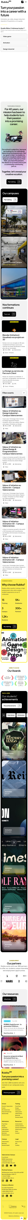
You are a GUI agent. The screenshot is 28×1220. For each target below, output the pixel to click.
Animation (18, 1109)
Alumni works (18, 1129)
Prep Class (18, 1106)
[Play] (14, 646)
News (16, 1131)
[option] (21, 1218)
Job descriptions (19, 1125)
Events (3, 1108)
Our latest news (6, 1109)
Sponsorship (5, 1113)
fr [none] (21, 1218)
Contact (17, 1133)
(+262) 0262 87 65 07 (7, 1191)
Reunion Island (5, 1145)
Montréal (4, 1143)
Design (17, 1108)
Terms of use (18, 1141)
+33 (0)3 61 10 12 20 (7, 1161)
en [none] (25, 1218)
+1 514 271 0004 (6, 1176)
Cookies (17, 1145)
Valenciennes (5, 1141)
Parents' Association (7, 1106)
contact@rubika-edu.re (8, 1193)
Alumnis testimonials (20, 1127)
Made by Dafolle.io (14, 1216)
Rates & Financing (6, 1111)
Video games (18, 1111)
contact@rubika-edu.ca (8, 1178)
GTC (16, 1143)
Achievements (19, 1124)
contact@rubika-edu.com (8, 1162)
